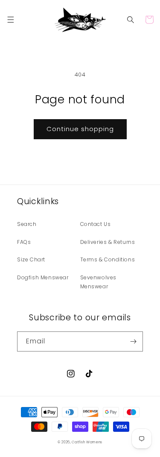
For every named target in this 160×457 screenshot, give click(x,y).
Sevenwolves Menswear (98, 282)
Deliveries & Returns (107, 242)
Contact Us (95, 224)
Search (27, 224)
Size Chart (31, 259)
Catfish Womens (87, 442)
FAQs (24, 242)
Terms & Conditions (107, 259)
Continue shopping (80, 128)
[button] (10, 19)
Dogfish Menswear (43, 277)
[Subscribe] (133, 341)
